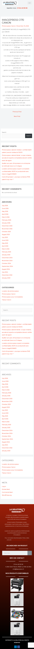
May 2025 (5, 243)
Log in (4, 486)
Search (4, 132)
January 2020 (6, 278)
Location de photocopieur (10, 291)
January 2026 (6, 223)
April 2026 (5, 214)
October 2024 (6, 263)
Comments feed (7, 492)
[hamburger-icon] (29, 3)
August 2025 (6, 234)
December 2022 (7, 275)
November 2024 (7, 260)
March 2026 (5, 217)
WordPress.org (7, 495)
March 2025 (5, 249)
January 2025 (6, 255)
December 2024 (7, 257)
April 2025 (5, 246)
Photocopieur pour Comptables (12, 297)
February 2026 (6, 220)
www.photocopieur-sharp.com (19, 539)
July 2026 (5, 205)
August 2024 (6, 269)
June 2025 (5, 240)
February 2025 (6, 252)
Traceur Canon (6, 300)
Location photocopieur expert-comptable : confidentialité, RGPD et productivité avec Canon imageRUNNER (16, 171)
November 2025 (7, 229)
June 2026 (5, 208)
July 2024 (5, 272)
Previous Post (17, 111)
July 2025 (5, 237)
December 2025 (7, 226)
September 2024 (7, 266)
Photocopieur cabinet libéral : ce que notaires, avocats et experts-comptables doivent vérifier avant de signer (17, 158)
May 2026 (5, 211)
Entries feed (6, 489)
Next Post (17, 116)
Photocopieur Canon (8, 26)
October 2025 (6, 231)
